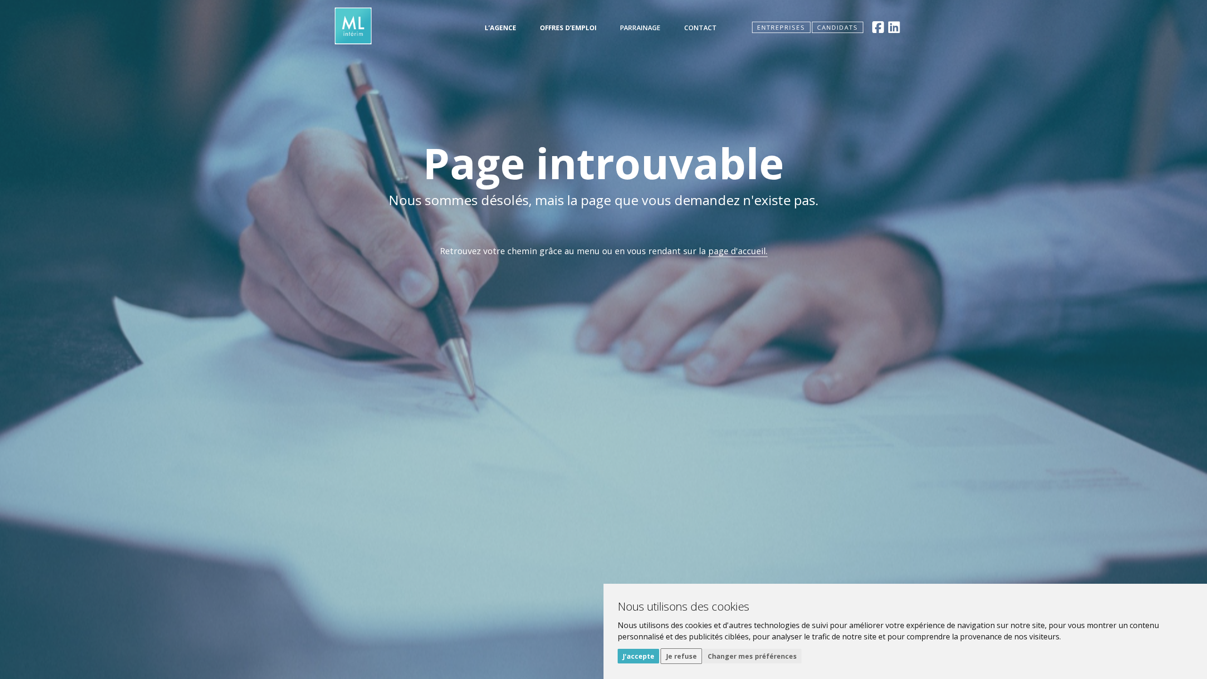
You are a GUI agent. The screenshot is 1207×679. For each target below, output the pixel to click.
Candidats (837, 27)
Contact (700, 27)
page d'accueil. (738, 251)
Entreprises (781, 27)
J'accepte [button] (638, 656)
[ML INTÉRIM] (353, 26)
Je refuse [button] (681, 656)
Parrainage (640, 27)
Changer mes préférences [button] (752, 656)
